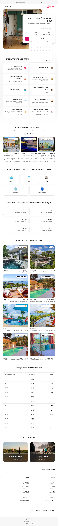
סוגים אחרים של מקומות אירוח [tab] (33, 473)
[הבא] (25, 134)
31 (46, 60)
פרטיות (31, 523)
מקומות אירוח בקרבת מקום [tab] (49, 473)
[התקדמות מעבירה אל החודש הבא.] (31, 38)
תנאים (26, 523)
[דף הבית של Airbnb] (51, 6)
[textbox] (45, 34)
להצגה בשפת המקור (20, 2)
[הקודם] (32, 134)
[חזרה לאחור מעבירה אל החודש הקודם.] (49, 38)
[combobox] (38, 29)
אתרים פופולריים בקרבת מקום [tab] (17, 473)
